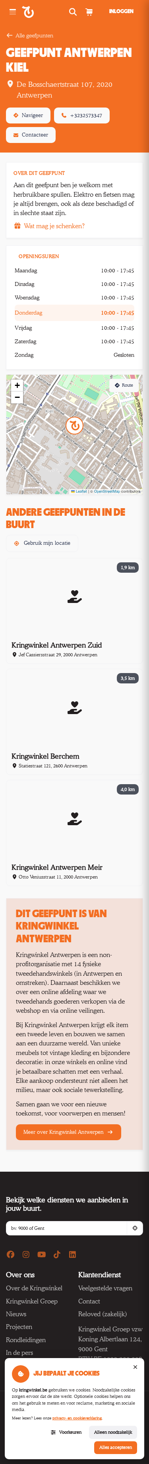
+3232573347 (86, 115)
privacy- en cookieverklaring (77, 1418)
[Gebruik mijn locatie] (135, 1228)
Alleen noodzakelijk (113, 1432)
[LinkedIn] (72, 1255)
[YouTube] (41, 1255)
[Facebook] (10, 1255)
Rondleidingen (26, 1340)
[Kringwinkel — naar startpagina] (37, 12)
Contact (89, 1301)
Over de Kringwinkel (34, 1288)
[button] (74, 426)
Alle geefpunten (34, 35)
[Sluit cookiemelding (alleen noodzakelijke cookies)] (135, 1367)
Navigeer (32, 115)
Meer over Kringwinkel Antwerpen (64, 1132)
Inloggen (121, 11)
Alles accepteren (115, 1447)
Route (127, 385)
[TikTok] (57, 1255)
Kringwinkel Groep (32, 1301)
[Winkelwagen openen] (89, 12)
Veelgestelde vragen (105, 1288)
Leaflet (81, 491)
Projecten (19, 1327)
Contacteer (35, 134)
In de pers (19, 1352)
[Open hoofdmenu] (12, 12)
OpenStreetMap (107, 491)
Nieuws (16, 1314)
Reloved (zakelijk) (102, 1314)
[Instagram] (26, 1255)
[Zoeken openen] (74, 12)
